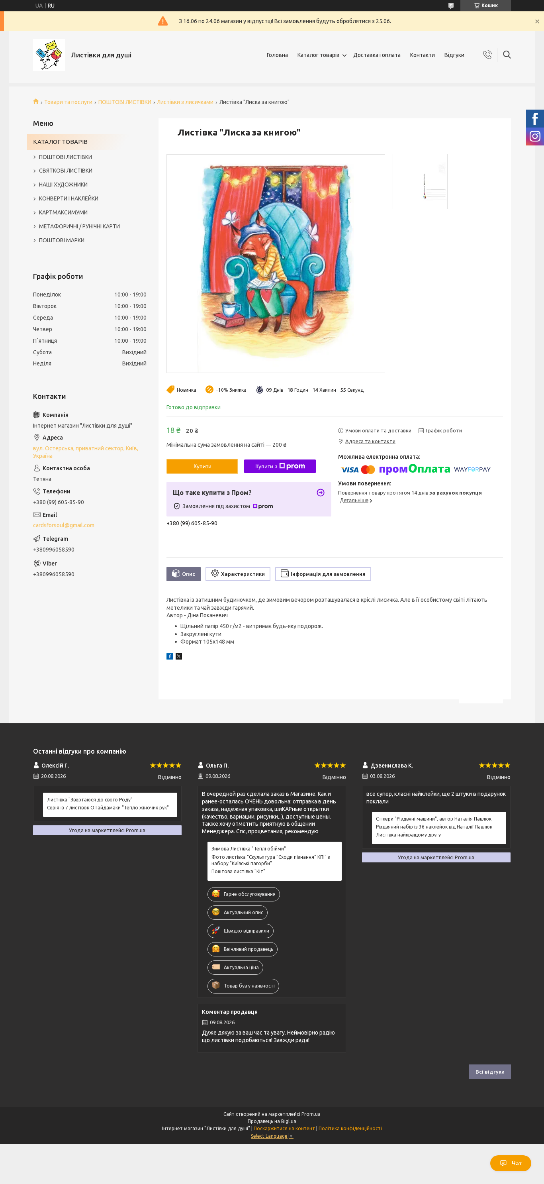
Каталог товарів (318, 55)
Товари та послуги (68, 102)
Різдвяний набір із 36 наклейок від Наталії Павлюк (434, 826)
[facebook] (169, 657)
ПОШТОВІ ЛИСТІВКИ (124, 102)
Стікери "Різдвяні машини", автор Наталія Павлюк (433, 818)
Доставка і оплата (377, 55)
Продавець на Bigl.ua (272, 1121)
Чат (517, 1163)
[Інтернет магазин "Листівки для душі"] (49, 55)
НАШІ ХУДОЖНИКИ (63, 184)
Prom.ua (311, 1114)
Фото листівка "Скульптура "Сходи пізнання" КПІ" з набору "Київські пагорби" (270, 860)
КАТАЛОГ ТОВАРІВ (60, 141)
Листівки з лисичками (185, 102)
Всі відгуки (490, 1071)
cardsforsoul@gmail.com (63, 525)
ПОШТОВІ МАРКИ (61, 240)
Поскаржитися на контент (284, 1128)
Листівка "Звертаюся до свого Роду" (90, 799)
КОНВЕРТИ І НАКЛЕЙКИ (68, 198)
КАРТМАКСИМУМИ (63, 212)
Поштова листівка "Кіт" (238, 871)
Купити (202, 466)
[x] (179, 657)
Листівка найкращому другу (408, 834)
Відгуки (454, 55)
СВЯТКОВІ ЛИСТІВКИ (65, 170)
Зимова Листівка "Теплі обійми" (248, 848)
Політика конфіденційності (350, 1128)
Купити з (266, 466)
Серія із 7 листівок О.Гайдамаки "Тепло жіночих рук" (108, 807)
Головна (277, 55)
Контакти (422, 55)
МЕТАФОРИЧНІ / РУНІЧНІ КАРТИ (79, 226)
